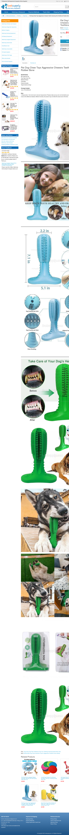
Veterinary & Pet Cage (7, 55)
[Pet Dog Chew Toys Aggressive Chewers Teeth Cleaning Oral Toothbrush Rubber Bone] (23, 59)
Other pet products (10, 15)
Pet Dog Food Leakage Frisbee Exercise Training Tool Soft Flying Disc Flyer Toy (29, 778)
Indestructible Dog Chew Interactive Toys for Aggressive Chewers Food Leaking (42, 753)
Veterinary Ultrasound (18, 12)
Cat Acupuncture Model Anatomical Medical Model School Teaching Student (14, 71)
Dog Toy (25, 15)
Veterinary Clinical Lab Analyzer (9, 24)
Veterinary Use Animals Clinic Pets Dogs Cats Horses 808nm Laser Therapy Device (13, 82)
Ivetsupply (66, 27)
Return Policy (53, 824)
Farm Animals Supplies (7, 61)
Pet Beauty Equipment (7, 36)
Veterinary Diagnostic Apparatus (9, 27)
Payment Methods (33, 12)
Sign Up (58, 1)
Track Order (46, 12)
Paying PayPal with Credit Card (33, 822)
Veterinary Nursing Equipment (8, 33)
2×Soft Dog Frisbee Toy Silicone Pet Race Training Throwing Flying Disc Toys (49, 778)
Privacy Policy (53, 819)
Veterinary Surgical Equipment (9, 39)
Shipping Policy (58, 12)
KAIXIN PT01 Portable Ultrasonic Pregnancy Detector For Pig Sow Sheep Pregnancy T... (14, 95)
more (17, 135)
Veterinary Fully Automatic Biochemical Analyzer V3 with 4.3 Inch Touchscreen (14, 117)
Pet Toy (19, 15)
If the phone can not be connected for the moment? (9, 137)
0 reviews (62, 29)
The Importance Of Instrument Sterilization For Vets (8, 139)
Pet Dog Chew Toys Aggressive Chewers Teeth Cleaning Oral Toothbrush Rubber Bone (28, 804)
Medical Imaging (5, 30)
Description (25, 63)
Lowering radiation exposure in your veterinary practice (9, 144)
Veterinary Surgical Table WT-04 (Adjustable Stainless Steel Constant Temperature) (9, 156)
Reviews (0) (33, 63)
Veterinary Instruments (7, 42)
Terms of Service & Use (55, 820)
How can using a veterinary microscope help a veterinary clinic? (9, 141)
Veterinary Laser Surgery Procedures (7, 142)
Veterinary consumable (7, 49)
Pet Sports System (6, 52)
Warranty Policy (54, 822)
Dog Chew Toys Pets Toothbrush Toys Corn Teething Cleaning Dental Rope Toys (42, 751)
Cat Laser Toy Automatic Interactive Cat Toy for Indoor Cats (13, 105)
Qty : (61, 36)
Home (6, 12)
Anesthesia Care (5, 45)
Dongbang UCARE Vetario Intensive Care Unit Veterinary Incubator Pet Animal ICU (13, 127)
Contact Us (3, 824)
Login (62, 1)
